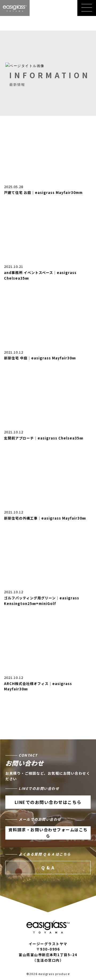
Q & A (48, 867)
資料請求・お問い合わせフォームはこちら (48, 833)
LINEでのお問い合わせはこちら (48, 802)
